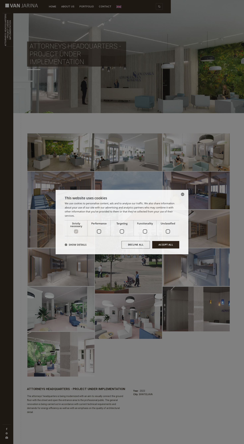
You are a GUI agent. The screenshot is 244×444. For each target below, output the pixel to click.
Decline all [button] (135, 244)
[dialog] (122, 222)
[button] (75, 245)
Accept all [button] (166, 244)
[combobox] (182, 194)
